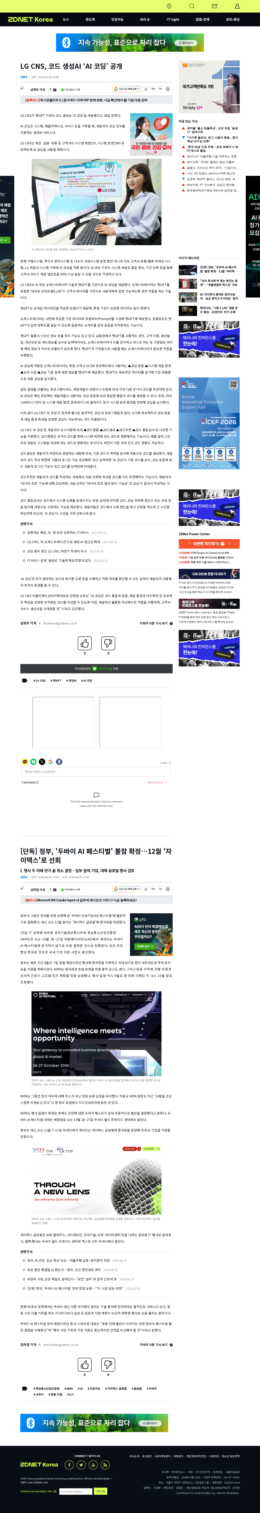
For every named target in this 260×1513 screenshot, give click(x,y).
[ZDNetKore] (35, 11)
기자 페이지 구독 (72, 89)
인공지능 (117, 19)
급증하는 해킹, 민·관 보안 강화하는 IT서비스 (58, 532)
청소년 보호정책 (231, 1456)
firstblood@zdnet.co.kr (60, 623)
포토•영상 (233, 19)
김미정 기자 (37, 890)
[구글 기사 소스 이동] (126, 89)
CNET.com (26, 1482)
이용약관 (214, 1456)
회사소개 (134, 1456)
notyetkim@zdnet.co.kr (60, 1345)
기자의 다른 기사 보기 (154, 623)
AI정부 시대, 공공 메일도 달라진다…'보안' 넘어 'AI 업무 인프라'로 (72, 1279)
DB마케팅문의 (163, 1456)
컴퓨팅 (24, 77)
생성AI (72, 680)
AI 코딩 (87, 680)
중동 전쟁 (56, 1394)
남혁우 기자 (37, 89)
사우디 (40, 1394)
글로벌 (138, 1388)
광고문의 (147, 1456)
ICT (71, 1394)
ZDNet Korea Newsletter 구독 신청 (38, 1491)
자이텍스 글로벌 (117, 1388)
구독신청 (100, 1491)
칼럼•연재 (202, 19)
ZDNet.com (41, 1482)
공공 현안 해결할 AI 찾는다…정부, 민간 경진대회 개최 (64, 1269)
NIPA (70, 1388)
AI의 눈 (145, 19)
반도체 (90, 19)
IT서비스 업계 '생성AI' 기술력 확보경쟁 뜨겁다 (59, 560)
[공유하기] (146, 89)
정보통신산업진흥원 (48, 1388)
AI (81, 1388)
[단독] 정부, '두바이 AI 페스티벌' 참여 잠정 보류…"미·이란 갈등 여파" (75, 1288)
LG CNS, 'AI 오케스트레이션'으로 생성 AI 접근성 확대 (63, 541)
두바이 (153, 1388)
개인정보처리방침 (196, 1456)
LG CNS (41, 680)
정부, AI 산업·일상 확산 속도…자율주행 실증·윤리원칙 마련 (68, 1260)
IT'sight (173, 19)
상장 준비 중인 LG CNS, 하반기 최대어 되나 (57, 551)
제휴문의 (178, 1456)
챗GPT (57, 680)
